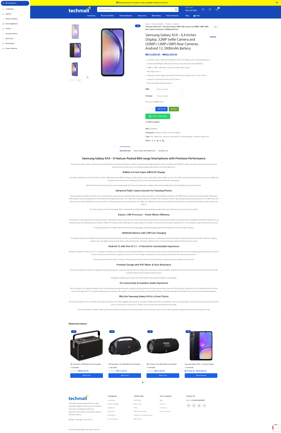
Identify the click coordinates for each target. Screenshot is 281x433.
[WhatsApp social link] (204, 405)
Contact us (163, 408)
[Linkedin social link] (160, 140)
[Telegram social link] (163, 140)
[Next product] (218, 27)
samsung (166, 137)
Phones (168, 24)
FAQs (135, 408)
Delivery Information (140, 411)
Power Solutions (113, 419)
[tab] (125, 150)
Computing (111, 400)
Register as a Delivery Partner (143, 415)
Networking (111, 415)
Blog (161, 400)
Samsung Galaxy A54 (201, 137)
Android (176, 24)
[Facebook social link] (152, 140)
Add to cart (161, 109)
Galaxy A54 (158, 137)
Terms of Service (165, 411)
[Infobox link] (191, 9)
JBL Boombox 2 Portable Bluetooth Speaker (124, 364)
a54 (151, 137)
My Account (138, 404)
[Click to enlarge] (87, 77)
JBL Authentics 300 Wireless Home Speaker (85, 364)
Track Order (137, 400)
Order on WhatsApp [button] (160, 116)
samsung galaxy (187, 137)
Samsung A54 (175, 137)
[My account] (203, 9)
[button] (86, 375)
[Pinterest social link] (157, 140)
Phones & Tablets (158, 24)
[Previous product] (213, 27)
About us (163, 404)
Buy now (174, 109)
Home (147, 24)
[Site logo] (80, 9)
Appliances (111, 408)
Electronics (111, 411)
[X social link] (154, 140)
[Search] (175, 9)
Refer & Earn (138, 419)
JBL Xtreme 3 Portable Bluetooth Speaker (162, 364)
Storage (148, 96)
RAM (147, 89)
